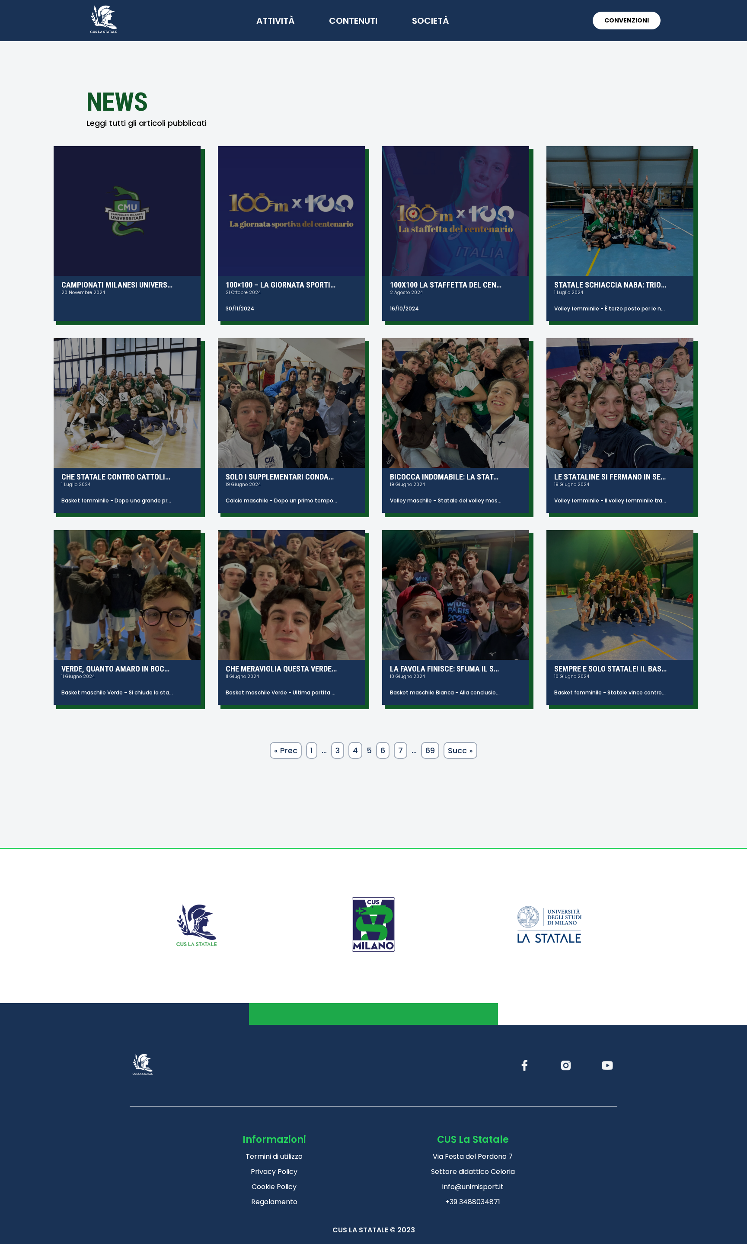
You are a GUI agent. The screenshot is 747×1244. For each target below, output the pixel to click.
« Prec (285, 750)
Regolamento (274, 1202)
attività (275, 21)
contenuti (353, 21)
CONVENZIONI (626, 20)
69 (430, 750)
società (430, 21)
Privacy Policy (274, 1172)
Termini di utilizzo (274, 1156)
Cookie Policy (274, 1187)
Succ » (460, 750)
